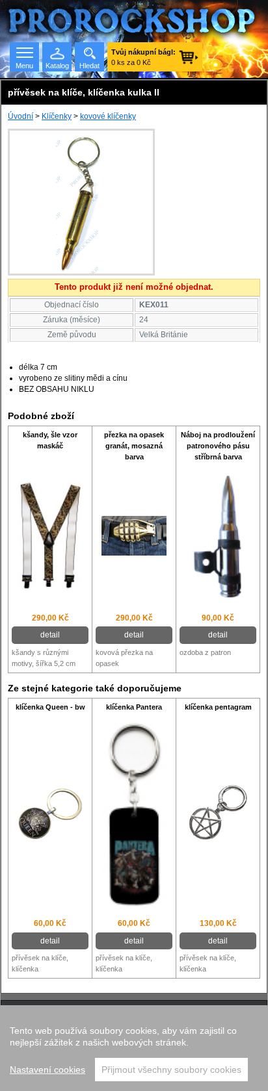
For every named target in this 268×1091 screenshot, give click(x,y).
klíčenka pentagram (218, 707)
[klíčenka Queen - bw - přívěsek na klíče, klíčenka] (50, 815)
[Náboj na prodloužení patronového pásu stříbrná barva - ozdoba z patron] (218, 537)
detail (50, 634)
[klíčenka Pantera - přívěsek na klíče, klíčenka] (134, 815)
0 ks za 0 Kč (143, 57)
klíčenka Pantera (134, 707)
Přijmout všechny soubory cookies (171, 1069)
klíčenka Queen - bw (50, 707)
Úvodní (20, 116)
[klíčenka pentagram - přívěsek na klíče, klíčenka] (218, 815)
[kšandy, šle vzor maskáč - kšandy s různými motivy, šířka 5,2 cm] (50, 537)
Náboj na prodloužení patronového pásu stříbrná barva (218, 446)
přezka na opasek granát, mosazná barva (134, 446)
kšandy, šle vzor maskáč (50, 440)
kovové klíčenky (108, 116)
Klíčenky (57, 116)
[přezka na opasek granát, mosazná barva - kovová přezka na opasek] (134, 537)
